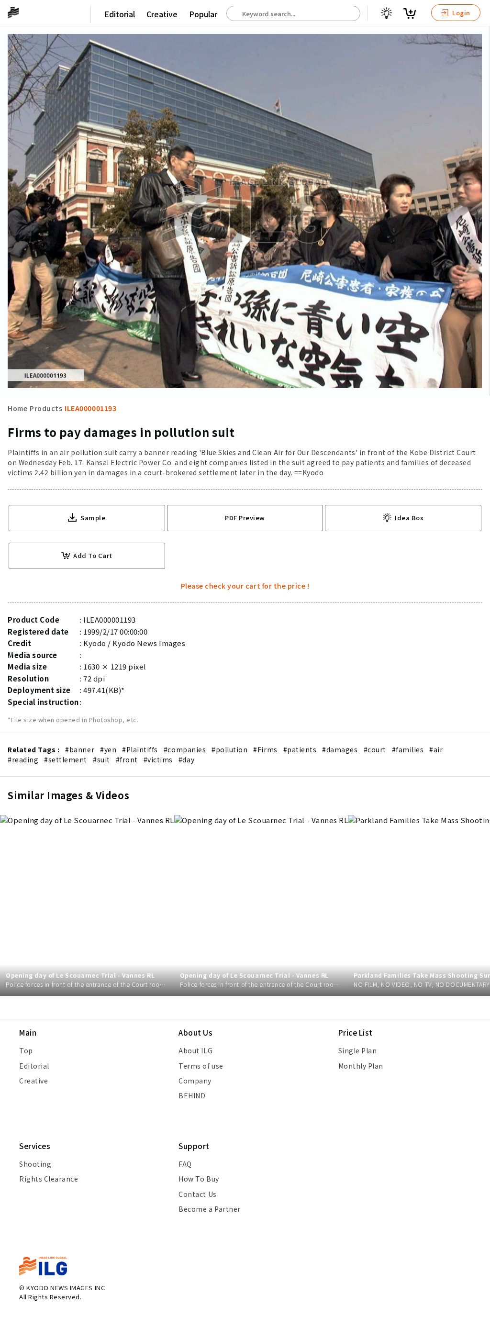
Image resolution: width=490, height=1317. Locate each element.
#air (436, 749)
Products (46, 408)
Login (460, 12)
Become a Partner (209, 1209)
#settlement (65, 759)
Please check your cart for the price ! (245, 586)
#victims (158, 759)
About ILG (195, 1050)
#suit (101, 759)
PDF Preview (245, 517)
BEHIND (191, 1095)
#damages (339, 749)
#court (375, 749)
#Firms (265, 749)
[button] (477, 658)
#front (127, 759)
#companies (185, 749)
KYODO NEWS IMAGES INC (65, 1287)
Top (26, 1050)
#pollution (229, 749)
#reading (23, 759)
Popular (203, 14)
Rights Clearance (48, 1178)
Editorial (119, 14)
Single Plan (357, 1050)
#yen (108, 749)
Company (195, 1080)
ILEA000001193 (90, 408)
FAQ (185, 1164)
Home (17, 408)
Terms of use (200, 1066)
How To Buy (198, 1178)
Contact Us (197, 1194)
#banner (79, 749)
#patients (300, 749)
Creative (162, 14)
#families (408, 749)
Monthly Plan (360, 1066)
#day (186, 759)
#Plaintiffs (140, 749)
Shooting (35, 1164)
